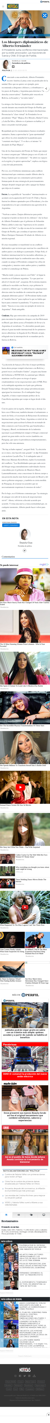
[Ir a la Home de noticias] (25, 1370)
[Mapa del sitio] (34, 1376)
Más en (16, 994)
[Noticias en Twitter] (24, 1376)
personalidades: (9, 522)
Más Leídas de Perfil (11, 1299)
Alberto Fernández (10, 525)
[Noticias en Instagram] (15, 1376)
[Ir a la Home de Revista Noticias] (12, 6)
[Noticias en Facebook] (20, 1376)
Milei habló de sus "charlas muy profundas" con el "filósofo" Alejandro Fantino (29, 353)
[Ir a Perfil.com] (45, 1)
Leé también (18, 347)
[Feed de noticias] (29, 1376)
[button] (46, 89)
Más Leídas (6, 1241)
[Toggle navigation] (4, 6)
